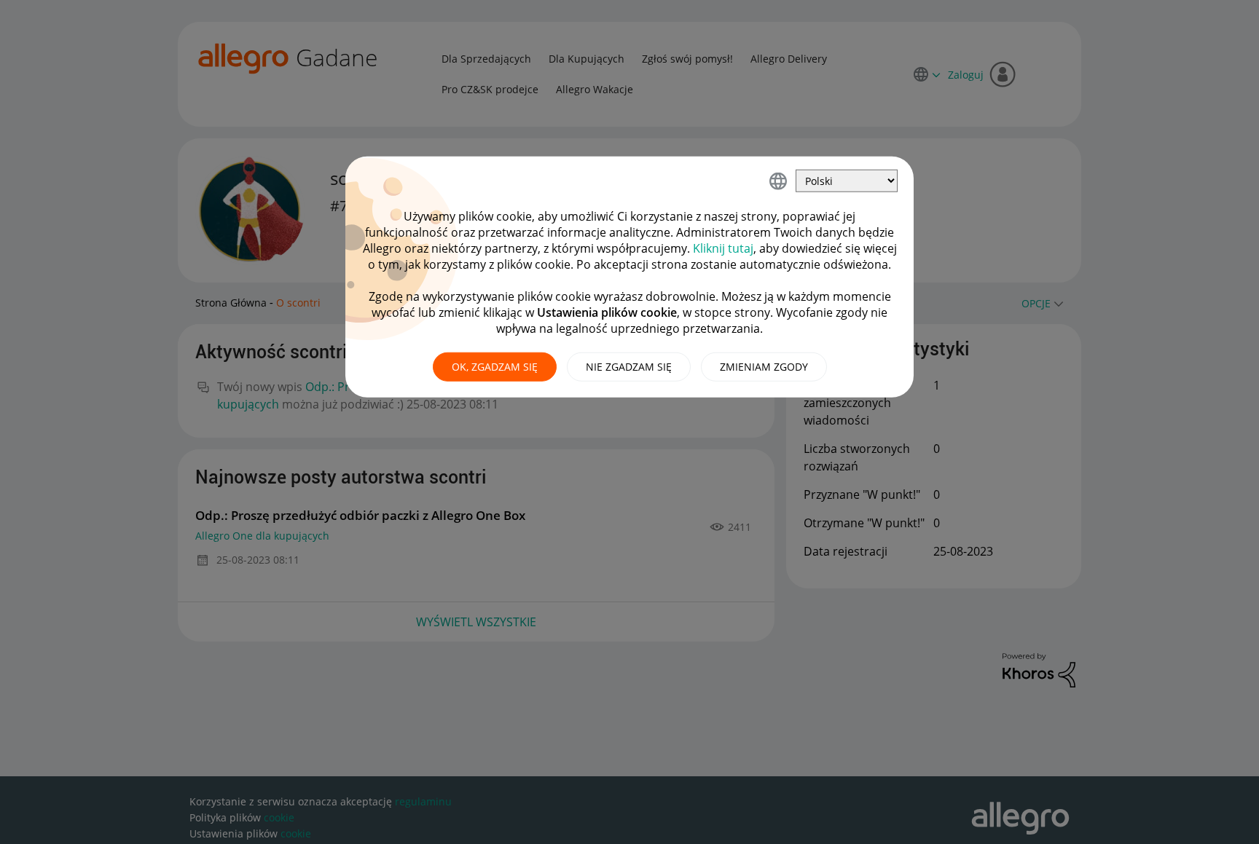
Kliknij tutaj (723, 248)
